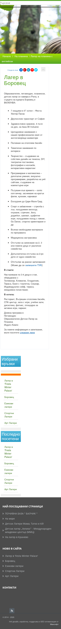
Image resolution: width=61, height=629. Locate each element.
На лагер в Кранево (16, 537)
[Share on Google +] (24, 70)
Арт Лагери (10, 422)
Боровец (9, 397)
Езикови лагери (8, 405)
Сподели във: (12, 70)
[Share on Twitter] (36, 70)
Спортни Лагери (9, 414)
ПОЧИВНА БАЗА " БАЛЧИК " (21, 513)
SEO (42, 621)
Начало (7, 56)
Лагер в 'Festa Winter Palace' (8, 385)
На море (10, 518)
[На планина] (43, 69)
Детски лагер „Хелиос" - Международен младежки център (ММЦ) (28, 530)
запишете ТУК (33, 265)
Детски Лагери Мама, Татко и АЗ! (24, 523)
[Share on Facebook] (21, 70)
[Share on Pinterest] (32, 70)
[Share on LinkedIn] (28, 70)
